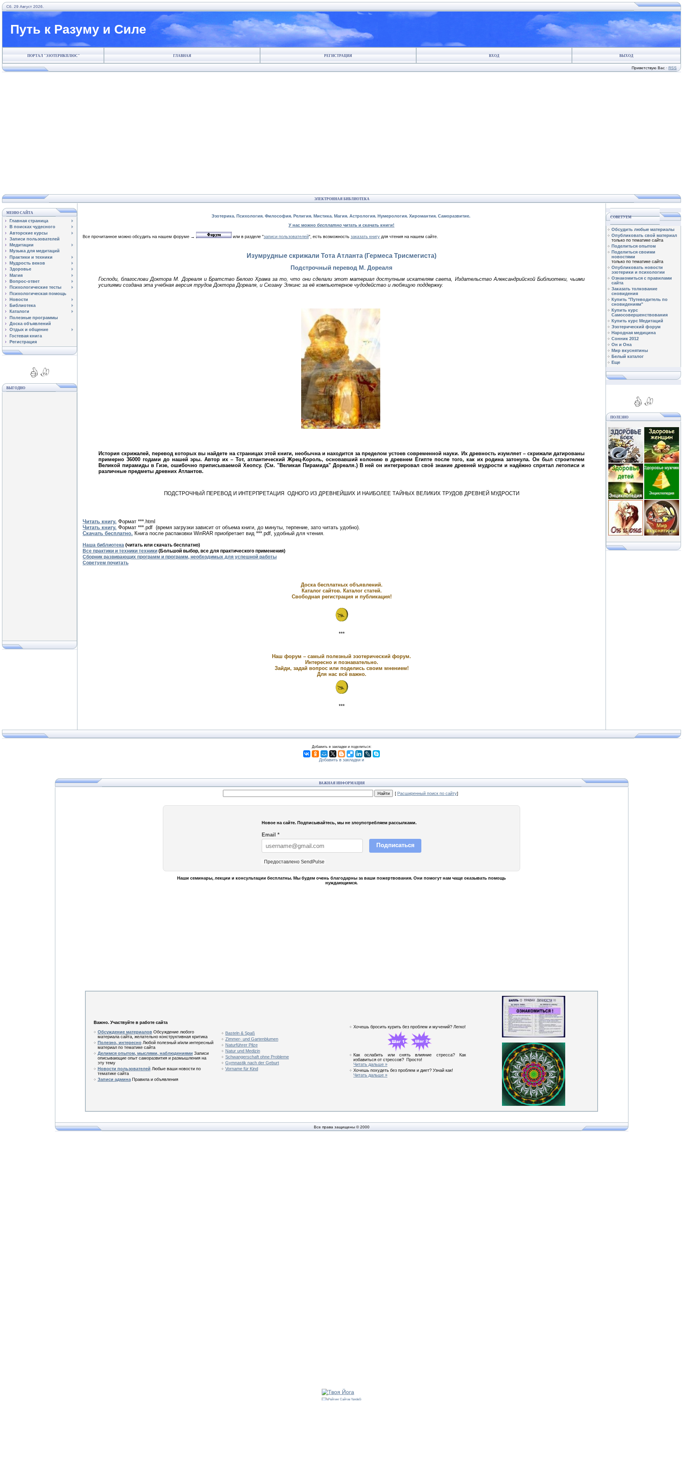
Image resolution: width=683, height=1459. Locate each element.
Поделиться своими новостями (633, 254)
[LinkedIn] (358, 753)
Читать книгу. (100, 527)
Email (270, 835)
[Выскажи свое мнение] (214, 236)
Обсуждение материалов (125, 1031)
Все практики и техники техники (120, 551)
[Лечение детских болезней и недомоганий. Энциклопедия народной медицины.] (625, 497)
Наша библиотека (103, 545)
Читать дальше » (370, 1064)
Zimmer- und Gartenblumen (251, 1039)
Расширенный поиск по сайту (427, 793)
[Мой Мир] (324, 753)
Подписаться (395, 845)
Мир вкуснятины (629, 350)
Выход (626, 56)
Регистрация (338, 56)
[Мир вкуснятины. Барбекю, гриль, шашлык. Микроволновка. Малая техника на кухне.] (661, 534)
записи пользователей (286, 236)
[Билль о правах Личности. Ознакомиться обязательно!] (533, 1035)
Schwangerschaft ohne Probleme (257, 1056)
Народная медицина (633, 332)
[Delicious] (350, 753)
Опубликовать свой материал (644, 235)
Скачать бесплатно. (108, 533)
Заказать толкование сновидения (634, 291)
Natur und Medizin (242, 1050)
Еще (615, 362)
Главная (182, 56)
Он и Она (621, 344)
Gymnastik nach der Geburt (252, 1062)
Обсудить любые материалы (642, 229)
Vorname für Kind (241, 1068)
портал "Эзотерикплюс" (53, 56)
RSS (672, 68)
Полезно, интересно (120, 1042)
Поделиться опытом (633, 246)
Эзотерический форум (635, 326)
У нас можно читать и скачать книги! (341, 225)
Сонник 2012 (625, 338)
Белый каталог (627, 356)
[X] (332, 753)
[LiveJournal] (367, 753)
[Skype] (376, 753)
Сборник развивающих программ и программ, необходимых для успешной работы (180, 557)
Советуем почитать (105, 563)
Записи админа (114, 1079)
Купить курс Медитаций (637, 320)
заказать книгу (365, 236)
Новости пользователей (124, 1068)
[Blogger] (341, 753)
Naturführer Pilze (241, 1045)
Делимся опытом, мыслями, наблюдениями (145, 1053)
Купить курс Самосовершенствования (639, 312)
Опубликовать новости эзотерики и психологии (638, 269)
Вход (494, 56)
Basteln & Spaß (240, 1033)
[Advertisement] (339, 133)
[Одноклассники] (315, 753)
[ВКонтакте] (306, 753)
